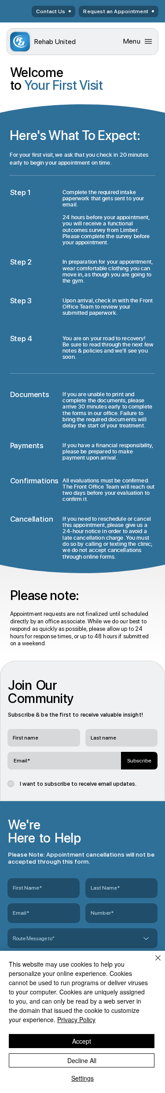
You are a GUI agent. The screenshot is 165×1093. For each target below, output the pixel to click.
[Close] (152, 963)
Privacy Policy (76, 1019)
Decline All (81, 1060)
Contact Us (50, 11)
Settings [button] (82, 1078)
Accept (81, 1041)
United (55, 41)
